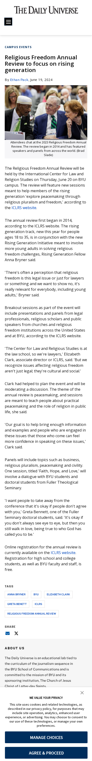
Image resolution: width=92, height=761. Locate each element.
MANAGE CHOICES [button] (46, 737)
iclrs (38, 603)
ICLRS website (24, 207)
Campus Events (18, 47)
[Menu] (8, 22)
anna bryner (16, 594)
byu (36, 594)
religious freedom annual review (31, 613)
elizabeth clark (58, 594)
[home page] (46, 11)
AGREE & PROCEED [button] (46, 753)
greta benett (17, 603)
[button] (82, 692)
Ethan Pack (19, 80)
